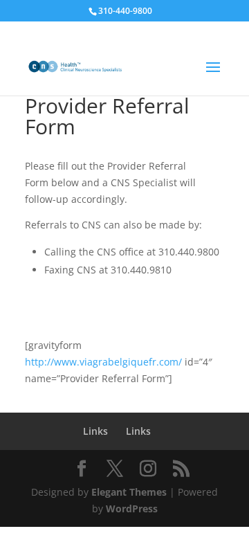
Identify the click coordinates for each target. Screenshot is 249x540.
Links (95, 431)
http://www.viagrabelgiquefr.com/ (103, 361)
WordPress (132, 508)
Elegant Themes (129, 491)
